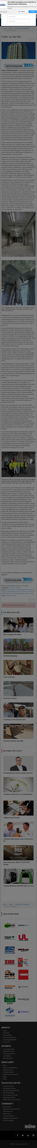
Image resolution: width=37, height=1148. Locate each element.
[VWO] (7, 11)
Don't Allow (21, 11)
